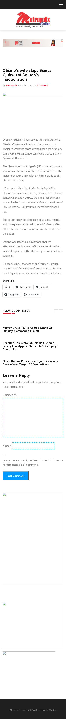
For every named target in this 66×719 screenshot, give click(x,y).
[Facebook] (9, 5)
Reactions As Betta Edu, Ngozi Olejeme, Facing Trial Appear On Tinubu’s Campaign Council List (30, 346)
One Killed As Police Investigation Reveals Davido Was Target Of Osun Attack (30, 363)
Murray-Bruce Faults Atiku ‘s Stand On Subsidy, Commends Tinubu (28, 329)
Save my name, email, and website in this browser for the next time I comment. (33, 462)
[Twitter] (5, 5)
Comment (9, 394)
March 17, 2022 (26, 85)
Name (7, 445)
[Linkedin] (18, 5)
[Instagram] (13, 5)
